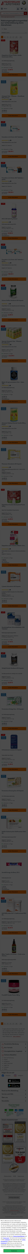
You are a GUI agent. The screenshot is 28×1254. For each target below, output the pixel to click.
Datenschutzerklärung (19, 1236)
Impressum (6, 1238)
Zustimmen (4, 1243)
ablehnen (7, 1239)
